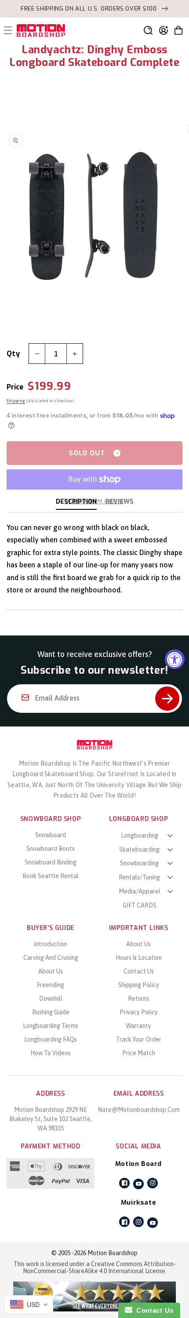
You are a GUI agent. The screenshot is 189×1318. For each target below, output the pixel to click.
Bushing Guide (50, 1012)
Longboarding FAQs (50, 1039)
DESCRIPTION (76, 501)
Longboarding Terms (50, 1025)
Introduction (50, 944)
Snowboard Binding (50, 862)
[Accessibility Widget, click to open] (175, 659)
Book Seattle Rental (50, 875)
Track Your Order (138, 1039)
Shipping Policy (138, 984)
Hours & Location (139, 957)
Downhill (50, 998)
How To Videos (50, 1053)
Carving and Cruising (50, 957)
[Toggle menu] (170, 835)
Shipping (16, 400)
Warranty (138, 1025)
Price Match (138, 1053)
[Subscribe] (167, 698)
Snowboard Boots (50, 848)
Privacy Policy (139, 1012)
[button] (148, 30)
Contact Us (139, 971)
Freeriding (50, 984)
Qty (13, 353)
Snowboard (50, 835)
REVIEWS (119, 501)
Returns (138, 998)
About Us (50, 971)
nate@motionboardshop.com (139, 1109)
